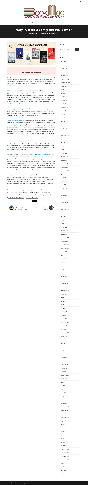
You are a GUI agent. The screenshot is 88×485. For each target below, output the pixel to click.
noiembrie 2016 (65, 202)
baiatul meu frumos (40, 190)
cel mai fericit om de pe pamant (18, 192)
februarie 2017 (64, 192)
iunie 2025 (63, 61)
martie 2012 (64, 396)
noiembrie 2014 (65, 283)
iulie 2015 (63, 255)
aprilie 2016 (63, 223)
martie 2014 (64, 312)
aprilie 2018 (63, 149)
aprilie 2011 (63, 435)
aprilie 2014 (64, 308)
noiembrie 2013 (64, 326)
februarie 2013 (64, 357)
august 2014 (64, 294)
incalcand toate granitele (16, 197)
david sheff (13, 195)
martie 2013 (64, 354)
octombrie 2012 (65, 371)
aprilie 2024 (64, 100)
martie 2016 (64, 227)
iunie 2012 (63, 386)
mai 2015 (63, 262)
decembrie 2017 (65, 163)
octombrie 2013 (65, 329)
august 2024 (64, 86)
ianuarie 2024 (64, 111)
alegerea (28, 190)
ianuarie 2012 (64, 403)
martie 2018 (64, 153)
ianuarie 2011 (64, 445)
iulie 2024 (63, 89)
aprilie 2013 (63, 350)
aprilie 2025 (64, 68)
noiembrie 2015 (65, 241)
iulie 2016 (63, 213)
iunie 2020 (63, 121)
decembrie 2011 (65, 407)
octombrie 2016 (65, 206)
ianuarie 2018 (64, 160)
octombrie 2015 (65, 245)
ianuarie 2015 (64, 276)
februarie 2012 (64, 400)
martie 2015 (64, 269)
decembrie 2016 (65, 199)
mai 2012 (63, 389)
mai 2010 (63, 474)
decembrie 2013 (65, 322)
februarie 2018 (64, 156)
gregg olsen (46, 195)
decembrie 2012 (65, 364)
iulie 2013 (63, 340)
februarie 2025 (64, 72)
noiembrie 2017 (65, 167)
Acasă (22, 23)
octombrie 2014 (65, 287)
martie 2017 (64, 188)
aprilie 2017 (63, 185)
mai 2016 (63, 220)
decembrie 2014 (65, 280)
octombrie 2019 (65, 132)
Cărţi (33, 23)
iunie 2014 (63, 301)
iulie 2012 (63, 382)
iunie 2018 (63, 142)
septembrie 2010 (65, 460)
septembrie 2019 (65, 135)
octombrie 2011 (64, 414)
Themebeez (78, 483)
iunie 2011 (63, 428)
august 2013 (64, 336)
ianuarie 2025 (64, 75)
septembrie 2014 (65, 290)
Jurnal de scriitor (55, 23)
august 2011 (63, 421)
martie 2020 (64, 128)
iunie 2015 (63, 259)
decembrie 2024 (65, 79)
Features (65, 23)
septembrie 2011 (65, 417)
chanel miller (34, 192)
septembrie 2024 (65, 82)
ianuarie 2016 (64, 234)
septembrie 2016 (65, 209)
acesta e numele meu (15, 190)
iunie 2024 (63, 93)
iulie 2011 (63, 424)
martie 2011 (63, 438)
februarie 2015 (64, 273)
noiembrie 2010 (65, 452)
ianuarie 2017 (64, 195)
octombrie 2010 (65, 456)
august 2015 (64, 252)
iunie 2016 (63, 216)
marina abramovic (32, 197)
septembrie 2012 (65, 375)
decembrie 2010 (65, 449)
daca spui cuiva (46, 192)
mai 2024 (63, 97)
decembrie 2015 (65, 237)
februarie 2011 (64, 442)
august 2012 (64, 378)
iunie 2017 (63, 178)
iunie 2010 (63, 470)
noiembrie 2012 (64, 368)
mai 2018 (63, 146)
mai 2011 (63, 431)
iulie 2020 (63, 118)
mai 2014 (63, 304)
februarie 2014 (64, 315)
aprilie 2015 (63, 266)
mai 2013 (63, 347)
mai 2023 (63, 114)
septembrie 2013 (65, 333)
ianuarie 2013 (64, 361)
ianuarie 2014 (64, 319)
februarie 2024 (64, 107)
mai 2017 (63, 181)
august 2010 (64, 463)
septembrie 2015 (65, 248)
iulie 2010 (63, 467)
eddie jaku (36, 195)
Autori (28, 70)
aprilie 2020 (64, 125)
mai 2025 (63, 65)
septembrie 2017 (65, 171)
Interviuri (39, 23)
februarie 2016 (64, 230)
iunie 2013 (63, 343)
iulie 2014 (63, 297)
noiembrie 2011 (64, 410)
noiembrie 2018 (65, 139)
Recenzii (46, 23)
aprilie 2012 (63, 393)
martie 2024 (64, 104)
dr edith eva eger (24, 195)
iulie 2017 (63, 174)
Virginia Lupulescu (36, 72)
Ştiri (28, 23)
